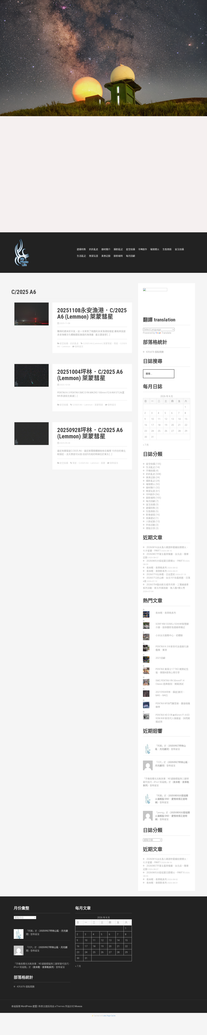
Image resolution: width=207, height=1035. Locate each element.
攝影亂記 (118, 249)
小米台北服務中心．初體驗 (169, 635)
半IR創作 (142, 249)
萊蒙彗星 (99, 405)
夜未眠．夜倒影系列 (157, 571)
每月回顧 (130, 256)
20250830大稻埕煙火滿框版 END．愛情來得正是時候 (171, 799)
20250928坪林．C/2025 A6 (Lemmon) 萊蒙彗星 (90, 433)
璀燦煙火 (154, 249)
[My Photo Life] (22, 252)
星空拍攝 (130, 249)
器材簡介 (105, 249)
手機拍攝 (150, 470)
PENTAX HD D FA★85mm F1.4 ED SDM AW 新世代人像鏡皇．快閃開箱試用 (173, 718)
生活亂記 (81, 256)
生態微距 (167, 249)
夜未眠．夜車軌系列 (157, 567)
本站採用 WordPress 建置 (24, 1006)
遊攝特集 (81, 249)
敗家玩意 (93, 256)
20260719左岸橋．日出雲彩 (161, 574)
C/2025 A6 (77, 405)
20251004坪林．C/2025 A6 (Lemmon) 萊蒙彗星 (90, 375)
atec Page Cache (109, 1016)
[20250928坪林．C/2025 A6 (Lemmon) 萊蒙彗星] (31, 433)
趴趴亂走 (93, 249)
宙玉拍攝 (179, 249)
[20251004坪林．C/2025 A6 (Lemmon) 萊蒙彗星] (31, 375)
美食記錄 (105, 256)
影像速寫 (150, 514)
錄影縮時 (118, 256)
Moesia (78, 1006)
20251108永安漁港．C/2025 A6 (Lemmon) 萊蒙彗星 (92, 313)
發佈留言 (79, 346)
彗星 (116, 343)
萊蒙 (103, 463)
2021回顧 (160, 658)
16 (145, 425)
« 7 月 (146, 445)
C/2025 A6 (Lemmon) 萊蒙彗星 (97, 343)
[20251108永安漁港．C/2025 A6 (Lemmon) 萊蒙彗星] (31, 313)
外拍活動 (150, 525)
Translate (166, 333)
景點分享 (150, 528)
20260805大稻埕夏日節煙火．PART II (165, 561)
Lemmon (66, 346)
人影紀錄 (150, 521)
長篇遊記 (150, 518)
